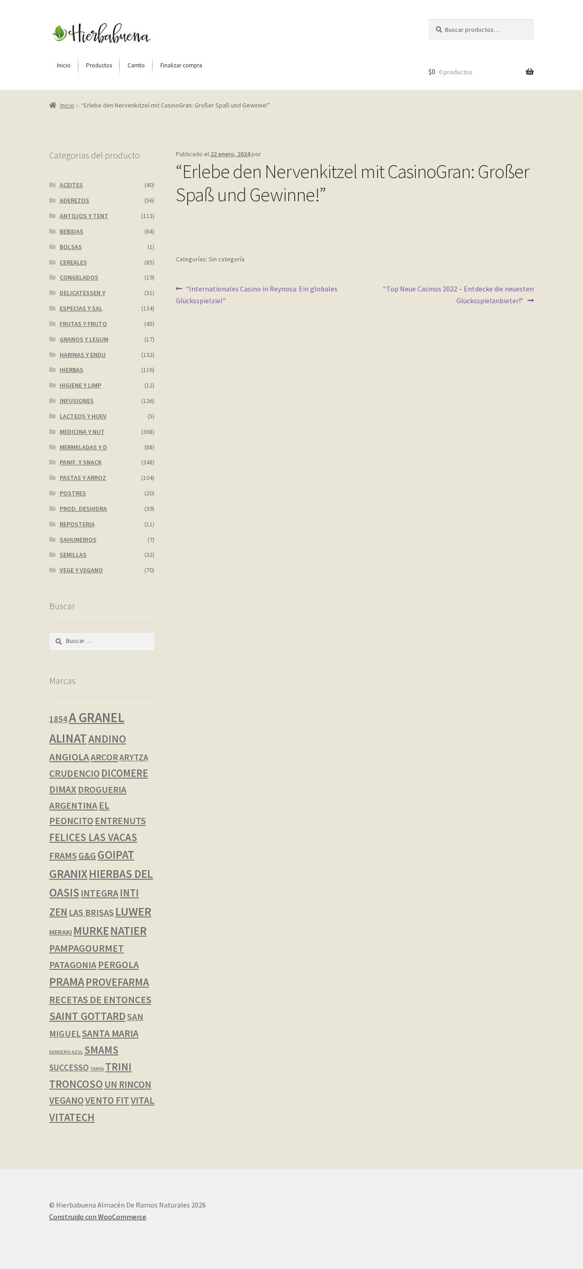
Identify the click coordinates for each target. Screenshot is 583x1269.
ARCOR (104, 757)
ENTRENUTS (120, 821)
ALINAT (68, 738)
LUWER (133, 911)
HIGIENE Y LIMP (80, 385)
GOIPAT (115, 854)
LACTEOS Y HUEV (83, 416)
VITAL (142, 1100)
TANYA (97, 1069)
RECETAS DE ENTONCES (100, 999)
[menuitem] (63, 65)
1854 (58, 718)
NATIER (128, 930)
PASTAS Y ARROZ (83, 478)
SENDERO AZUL (66, 1052)
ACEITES (71, 185)
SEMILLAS (73, 554)
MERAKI (60, 932)
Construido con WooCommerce (97, 1216)
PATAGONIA (73, 965)
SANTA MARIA (110, 1033)
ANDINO (107, 738)
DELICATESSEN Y (82, 293)
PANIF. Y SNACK (81, 462)
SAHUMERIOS (78, 539)
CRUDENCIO (74, 773)
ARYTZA (133, 757)
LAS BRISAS (91, 912)
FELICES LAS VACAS (93, 837)
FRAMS (63, 855)
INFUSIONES (77, 401)
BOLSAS (71, 247)
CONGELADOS (79, 277)
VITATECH (72, 1117)
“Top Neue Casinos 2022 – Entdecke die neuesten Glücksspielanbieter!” (458, 294)
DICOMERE (124, 773)
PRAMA (66, 981)
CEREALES (73, 262)
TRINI (118, 1066)
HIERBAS (71, 370)
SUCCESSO (69, 1067)
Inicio (67, 105)
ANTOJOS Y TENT (84, 216)
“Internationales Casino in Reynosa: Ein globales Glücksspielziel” (257, 294)
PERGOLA (118, 964)
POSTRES (73, 493)
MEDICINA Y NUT (82, 432)
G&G (87, 855)
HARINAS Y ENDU (83, 355)
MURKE (91, 931)
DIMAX (63, 789)
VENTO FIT (107, 1100)
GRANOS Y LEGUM (84, 339)
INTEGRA (99, 893)
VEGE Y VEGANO (81, 570)
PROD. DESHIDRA (83, 509)
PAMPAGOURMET (86, 948)
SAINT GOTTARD (87, 1016)
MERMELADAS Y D (83, 447)
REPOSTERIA (77, 524)
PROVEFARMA (117, 982)
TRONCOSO (76, 1084)
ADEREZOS (74, 200)
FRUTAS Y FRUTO (83, 324)
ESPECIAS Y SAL (81, 308)
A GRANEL (96, 717)
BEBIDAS (71, 231)
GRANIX (68, 873)
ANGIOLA (69, 756)
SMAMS (101, 1049)
